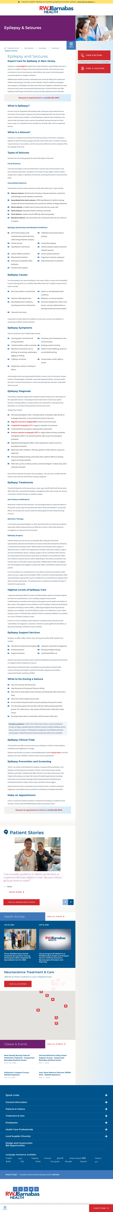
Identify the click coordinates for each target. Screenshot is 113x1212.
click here (55, 1174)
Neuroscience (29, 48)
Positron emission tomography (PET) (25, 432)
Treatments (55, 48)
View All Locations (18, 984)
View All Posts (54, 917)
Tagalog (34, 1158)
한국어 (8, 1161)
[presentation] (38, 884)
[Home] (56, 9)
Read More (15, 892)
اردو (96, 1161)
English (9, 1158)
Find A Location (95, 68)
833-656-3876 (53, 98)
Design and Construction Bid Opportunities (19, 1144)
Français (47, 1158)
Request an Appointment (30, 98)
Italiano (98, 1158)
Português (54, 1161)
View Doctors (94, 55)
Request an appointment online (30, 810)
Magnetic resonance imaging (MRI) (24, 422)
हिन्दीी (83, 1158)
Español (83, 1161)
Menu (5, 1209)
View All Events (55, 1044)
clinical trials (55, 752)
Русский (68, 1161)
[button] (101, 1208)
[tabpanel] (38, 854)
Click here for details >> (86, 2)
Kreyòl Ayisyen (76, 1158)
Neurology (42, 48)
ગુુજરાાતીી (60, 1158)
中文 (22, 1161)
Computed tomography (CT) (21, 425)
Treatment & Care (13, 48)
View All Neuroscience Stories (21, 902)
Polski (38, 1161)
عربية (20, 1158)
